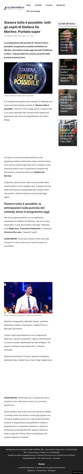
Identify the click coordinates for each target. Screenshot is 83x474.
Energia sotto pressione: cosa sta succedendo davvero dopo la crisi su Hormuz (67, 42)
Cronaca (49, 5)
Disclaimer (52, 470)
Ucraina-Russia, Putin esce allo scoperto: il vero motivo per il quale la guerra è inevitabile (26, 242)
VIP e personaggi (33, 11)
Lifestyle (38, 5)
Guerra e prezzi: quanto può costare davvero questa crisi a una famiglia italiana (68, 102)
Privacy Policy (42, 470)
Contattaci (56, 458)
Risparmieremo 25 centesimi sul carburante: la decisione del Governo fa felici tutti (68, 133)
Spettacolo (60, 5)
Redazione (31, 470)
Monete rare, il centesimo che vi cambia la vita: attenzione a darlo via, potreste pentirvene (27, 401)
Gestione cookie (77, 472)
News (28, 5)
